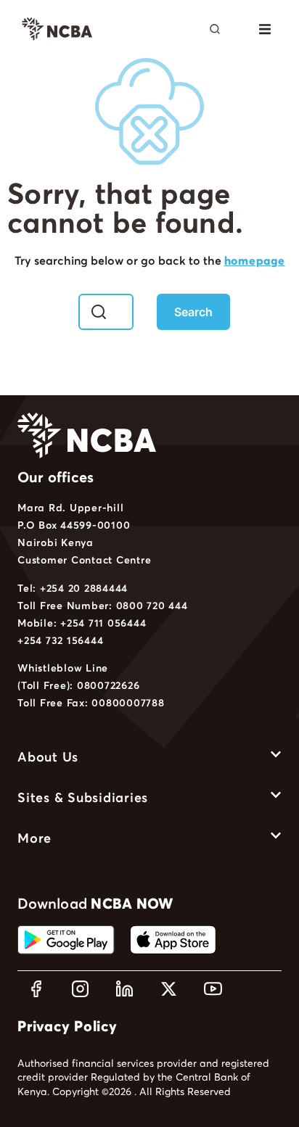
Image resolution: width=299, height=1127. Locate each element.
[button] (264, 29)
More (34, 838)
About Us (47, 756)
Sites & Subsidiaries (82, 797)
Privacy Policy (67, 1026)
